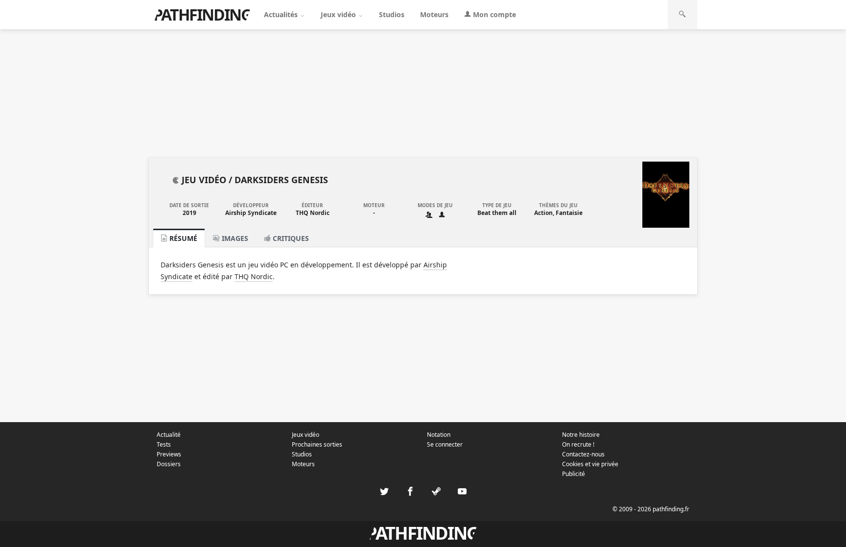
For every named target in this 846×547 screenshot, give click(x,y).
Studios (391, 14)
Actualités (282, 14)
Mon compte (493, 14)
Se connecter (445, 444)
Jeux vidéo (339, 14)
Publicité (573, 474)
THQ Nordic (312, 213)
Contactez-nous (583, 454)
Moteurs (434, 14)
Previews (169, 454)
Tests (164, 444)
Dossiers (169, 464)
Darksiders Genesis (281, 180)
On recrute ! (578, 444)
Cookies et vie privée (590, 464)
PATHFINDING (202, 14)
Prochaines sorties (317, 444)
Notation (438, 434)
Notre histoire (581, 434)
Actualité (169, 434)
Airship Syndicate (251, 213)
